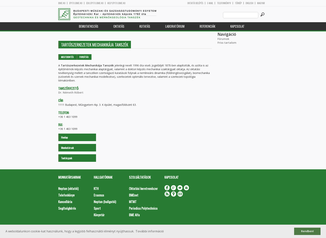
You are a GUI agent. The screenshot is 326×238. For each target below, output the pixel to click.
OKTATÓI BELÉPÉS (195, 3)
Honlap (64, 137)
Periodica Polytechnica (143, 208)
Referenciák (207, 26)
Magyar (261, 3)
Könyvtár (99, 214)
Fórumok (223, 39)
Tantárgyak (66, 158)
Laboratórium (175, 26)
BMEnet (133, 195)
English (249, 3)
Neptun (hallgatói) (105, 201)
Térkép (238, 3)
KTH (96, 188)
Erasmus (99, 195)
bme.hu (61, 3)
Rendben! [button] (307, 231)
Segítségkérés (67, 208)
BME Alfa (134, 214)
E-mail (210, 3)
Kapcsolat (237, 26)
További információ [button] (149, 231)
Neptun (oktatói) (68, 188)
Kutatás (144, 26)
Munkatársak (67, 148)
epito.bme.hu (75, 3)
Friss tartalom (227, 42)
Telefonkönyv (224, 3)
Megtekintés (67, 57)
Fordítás (84, 57)
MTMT (133, 201)
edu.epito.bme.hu (95, 3)
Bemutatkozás (88, 26)
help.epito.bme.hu (116, 3)
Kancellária (65, 201)
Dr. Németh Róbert (70, 92)
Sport (97, 208)
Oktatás (118, 26)
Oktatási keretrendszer (143, 188)
